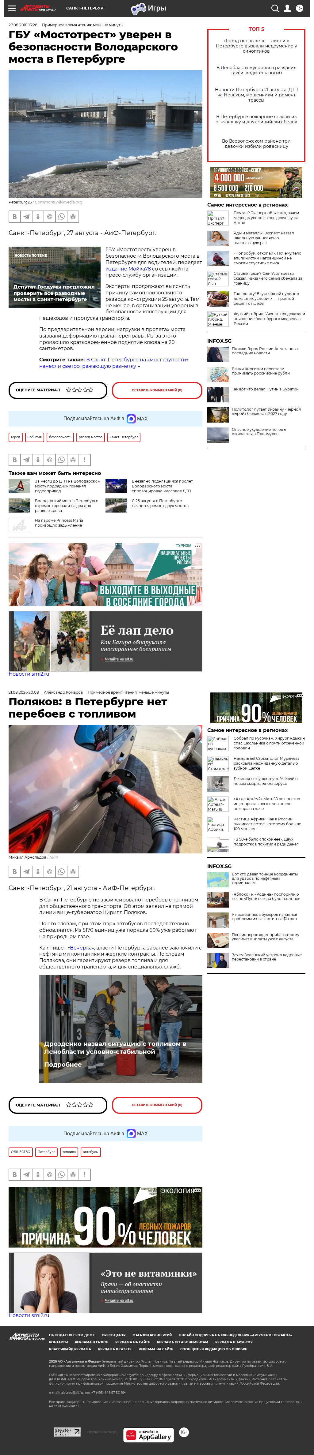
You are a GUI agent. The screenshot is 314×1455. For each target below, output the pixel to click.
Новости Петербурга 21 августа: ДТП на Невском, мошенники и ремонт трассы (256, 95)
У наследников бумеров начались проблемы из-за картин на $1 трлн (264, 916)
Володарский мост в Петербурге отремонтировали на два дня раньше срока (66, 505)
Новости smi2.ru (29, 674)
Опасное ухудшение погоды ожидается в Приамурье (259, 431)
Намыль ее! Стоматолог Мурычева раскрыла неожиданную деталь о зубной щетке (267, 763)
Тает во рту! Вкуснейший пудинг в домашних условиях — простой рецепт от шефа (266, 298)
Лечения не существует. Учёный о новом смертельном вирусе (266, 781)
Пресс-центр (113, 1335)
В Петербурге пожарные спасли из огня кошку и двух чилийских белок (256, 119)
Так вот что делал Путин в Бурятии (265, 389)
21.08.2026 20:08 (24, 692)
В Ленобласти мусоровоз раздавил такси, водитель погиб (256, 70)
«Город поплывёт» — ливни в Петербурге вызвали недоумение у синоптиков (256, 46)
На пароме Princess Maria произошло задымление (59, 523)
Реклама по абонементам (182, 1342)
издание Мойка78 (128, 269)
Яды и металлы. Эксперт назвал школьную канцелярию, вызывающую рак (264, 238)
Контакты (58, 1342)
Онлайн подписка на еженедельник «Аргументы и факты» (235, 1335)
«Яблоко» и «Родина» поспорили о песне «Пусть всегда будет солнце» (266, 896)
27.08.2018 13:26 (23, 25)
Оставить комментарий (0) (157, 390)
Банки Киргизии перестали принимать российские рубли (261, 371)
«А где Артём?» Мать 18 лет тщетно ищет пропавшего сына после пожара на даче (267, 804)
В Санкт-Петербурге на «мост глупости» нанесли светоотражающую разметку (114, 363)
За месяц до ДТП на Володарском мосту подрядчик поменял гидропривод (67, 486)
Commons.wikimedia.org (58, 202)
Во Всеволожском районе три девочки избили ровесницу (256, 144)
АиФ (53, 857)
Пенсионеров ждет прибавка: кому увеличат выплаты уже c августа (265, 937)
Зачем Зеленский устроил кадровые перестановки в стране (267, 957)
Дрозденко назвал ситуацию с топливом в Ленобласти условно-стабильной (115, 1047)
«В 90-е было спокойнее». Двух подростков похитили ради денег (266, 841)
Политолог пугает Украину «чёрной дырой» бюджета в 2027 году (266, 411)
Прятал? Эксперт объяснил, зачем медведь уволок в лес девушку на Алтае (266, 218)
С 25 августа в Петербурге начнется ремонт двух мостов (160, 503)
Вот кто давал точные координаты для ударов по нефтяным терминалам (265, 878)
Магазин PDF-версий (152, 1335)
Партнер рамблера (102, 1432)
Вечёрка (81, 948)
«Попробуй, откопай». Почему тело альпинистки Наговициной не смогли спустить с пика (267, 258)
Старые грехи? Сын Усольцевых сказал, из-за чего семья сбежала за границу (268, 278)
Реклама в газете (91, 1342)
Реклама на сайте (132, 1342)
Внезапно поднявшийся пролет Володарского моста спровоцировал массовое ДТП (162, 486)
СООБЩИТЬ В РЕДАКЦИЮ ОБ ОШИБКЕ (213, 1349)
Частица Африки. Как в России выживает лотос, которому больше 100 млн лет (267, 824)
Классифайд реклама (70, 1349)
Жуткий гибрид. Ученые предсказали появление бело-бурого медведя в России (269, 319)
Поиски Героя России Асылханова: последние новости (265, 351)
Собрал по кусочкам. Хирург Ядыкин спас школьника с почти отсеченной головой (269, 743)
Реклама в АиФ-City (234, 1342)
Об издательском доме (72, 1335)
